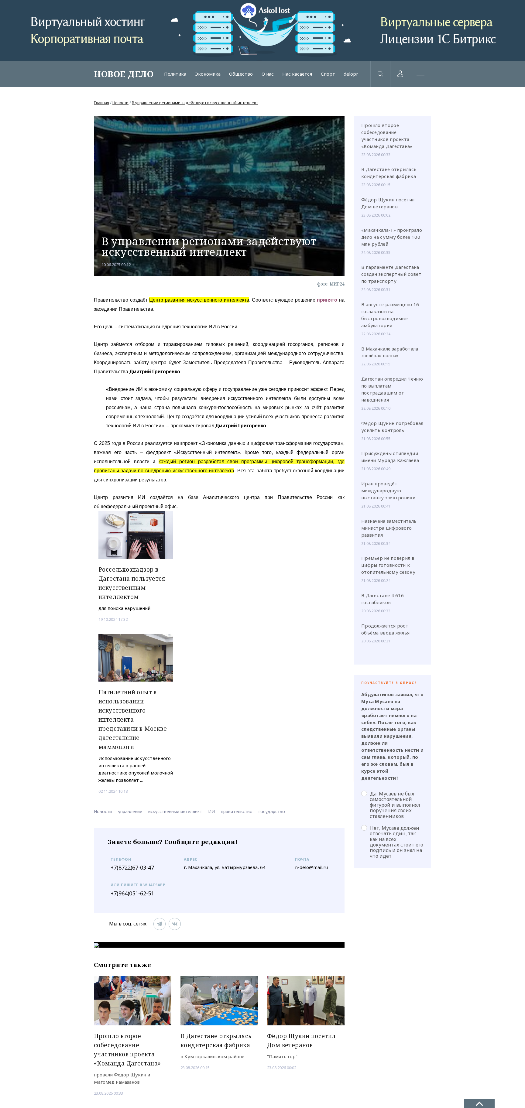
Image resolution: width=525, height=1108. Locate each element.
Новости (120, 102)
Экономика (208, 74)
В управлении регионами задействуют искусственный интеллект (195, 102)
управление (130, 811)
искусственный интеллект (175, 811)
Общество (241, 74)
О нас (268, 74)
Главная (101, 102)
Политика (175, 74)
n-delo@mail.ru (311, 867)
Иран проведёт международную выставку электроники (388, 490)
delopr (351, 74)
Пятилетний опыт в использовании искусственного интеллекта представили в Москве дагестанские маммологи (132, 719)
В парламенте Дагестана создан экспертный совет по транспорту (391, 274)
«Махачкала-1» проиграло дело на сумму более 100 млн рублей (391, 237)
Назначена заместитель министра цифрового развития (389, 528)
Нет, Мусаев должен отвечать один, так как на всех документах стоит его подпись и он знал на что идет (396, 842)
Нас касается (297, 74)
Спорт (328, 74)
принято (327, 300)
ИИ (211, 811)
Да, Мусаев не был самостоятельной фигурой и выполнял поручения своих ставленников (395, 805)
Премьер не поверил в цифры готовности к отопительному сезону (388, 565)
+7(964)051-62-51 (132, 893)
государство (272, 811)
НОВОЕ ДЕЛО (123, 74)
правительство (236, 811)
